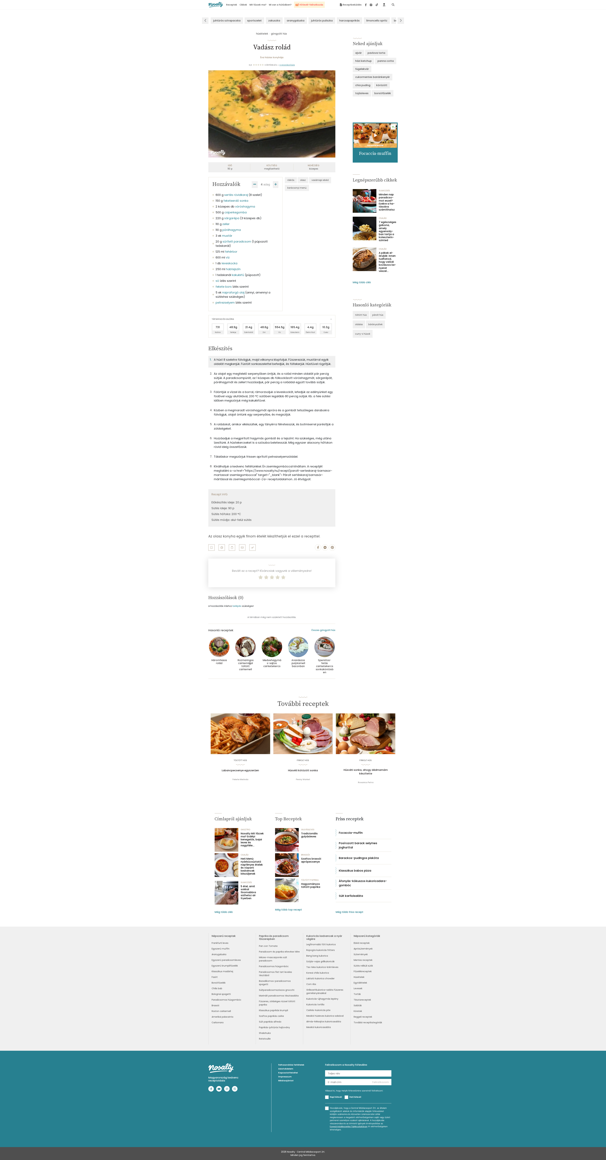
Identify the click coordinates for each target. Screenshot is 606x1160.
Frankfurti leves (220, 943)
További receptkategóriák (368, 1022)
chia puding (362, 85)
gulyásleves (307, 829)
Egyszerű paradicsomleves (226, 960)
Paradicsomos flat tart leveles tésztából (275, 973)
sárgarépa (231, 218)
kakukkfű (238, 275)
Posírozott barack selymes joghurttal (358, 845)
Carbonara (217, 1022)
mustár (227, 236)
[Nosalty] (215, 4)
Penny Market (303, 779)
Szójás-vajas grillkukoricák (320, 961)
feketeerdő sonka (235, 201)
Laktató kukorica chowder (320, 978)
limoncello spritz (376, 20)
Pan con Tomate (268, 946)
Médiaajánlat (286, 1080)
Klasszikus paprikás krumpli (273, 1010)
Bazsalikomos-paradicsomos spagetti (275, 982)
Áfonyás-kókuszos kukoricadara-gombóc (363, 883)
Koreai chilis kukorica (317, 972)
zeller (226, 224)
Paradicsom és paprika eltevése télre (279, 951)
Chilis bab (217, 988)
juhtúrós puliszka (322, 20)
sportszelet (254, 20)
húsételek (262, 33)
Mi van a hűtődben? (280, 4)
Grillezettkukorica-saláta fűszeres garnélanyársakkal (324, 991)
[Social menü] (371, 4)
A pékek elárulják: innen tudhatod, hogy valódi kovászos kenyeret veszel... (387, 261)
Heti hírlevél (355, 1097)
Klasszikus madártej (222, 971)
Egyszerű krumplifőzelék (225, 965)
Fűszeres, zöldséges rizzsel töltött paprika (277, 1003)
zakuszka (274, 20)
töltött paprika (310, 880)
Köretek (358, 1011)
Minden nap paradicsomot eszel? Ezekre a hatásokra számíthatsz (387, 202)
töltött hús (361, 314)
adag (266, 184)
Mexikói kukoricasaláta (318, 1027)
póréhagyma (231, 230)
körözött (381, 85)
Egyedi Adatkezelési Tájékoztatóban (348, 1126)
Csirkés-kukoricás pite (318, 1010)
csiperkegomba (235, 212)
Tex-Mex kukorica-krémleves (322, 967)
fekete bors (224, 287)
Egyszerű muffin (220, 948)
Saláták (358, 1005)
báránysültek (375, 324)
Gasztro (245, 829)
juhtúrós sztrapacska (227, 20)
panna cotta (385, 61)
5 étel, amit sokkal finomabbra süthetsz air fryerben (248, 892)
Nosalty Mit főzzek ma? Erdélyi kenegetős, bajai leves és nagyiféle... (252, 839)
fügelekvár (362, 69)
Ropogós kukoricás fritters (320, 950)
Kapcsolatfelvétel (288, 1072)
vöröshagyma (245, 206)
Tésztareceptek (362, 999)
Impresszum (285, 1076)
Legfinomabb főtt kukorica (321, 944)
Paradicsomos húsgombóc (226, 999)
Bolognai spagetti (221, 994)
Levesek (358, 988)
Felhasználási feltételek (291, 1064)
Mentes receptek (363, 960)
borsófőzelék (382, 93)
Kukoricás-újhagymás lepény (322, 998)
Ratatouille (265, 1038)
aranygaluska (295, 20)
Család (383, 218)
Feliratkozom (380, 1082)
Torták (357, 994)
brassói (305, 854)
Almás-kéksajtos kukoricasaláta (323, 1021)
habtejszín (233, 269)
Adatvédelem (285, 1068)
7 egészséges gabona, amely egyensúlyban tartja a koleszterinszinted (387, 231)
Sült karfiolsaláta (351, 896)
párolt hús (377, 314)
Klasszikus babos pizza (355, 871)
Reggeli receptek (363, 1016)
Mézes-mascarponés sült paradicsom (273, 959)
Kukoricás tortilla (315, 1004)
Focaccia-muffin (351, 833)
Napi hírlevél (336, 1097)
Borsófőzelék (219, 982)
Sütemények (361, 954)
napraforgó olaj (233, 292)
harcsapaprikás (349, 20)
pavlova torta (376, 53)
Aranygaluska (219, 954)
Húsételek (359, 977)
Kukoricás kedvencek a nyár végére (324, 937)
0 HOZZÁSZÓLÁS (287, 65)
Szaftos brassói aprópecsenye (311, 860)
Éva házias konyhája (271, 57)
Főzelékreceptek (363, 971)
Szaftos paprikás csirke (271, 1016)
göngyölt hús (279, 33)
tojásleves (361, 93)
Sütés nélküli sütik (363, 965)
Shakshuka (265, 1033)
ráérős (290, 180)
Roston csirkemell (221, 1011)
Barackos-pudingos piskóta (359, 858)
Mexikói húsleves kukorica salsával (325, 1015)
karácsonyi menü (296, 187)
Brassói (215, 1005)
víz (228, 257)
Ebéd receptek (362, 943)
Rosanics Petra (365, 782)
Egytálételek (360, 982)
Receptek (231, 4)
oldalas (359, 324)
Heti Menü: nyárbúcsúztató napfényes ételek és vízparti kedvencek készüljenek (252, 866)
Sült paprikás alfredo (270, 1021)
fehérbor (231, 252)
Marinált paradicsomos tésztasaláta (279, 995)
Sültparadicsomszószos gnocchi (276, 990)
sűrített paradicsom (237, 241)
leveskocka (229, 263)
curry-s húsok (362, 333)
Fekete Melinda (240, 779)
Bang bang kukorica (317, 955)
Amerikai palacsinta (222, 1016)
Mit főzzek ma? (258, 4)
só (217, 281)
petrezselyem (225, 303)
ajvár (358, 53)
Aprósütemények (363, 948)
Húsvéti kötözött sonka (303, 770)
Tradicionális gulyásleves (309, 835)
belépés (237, 606)
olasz (303, 180)
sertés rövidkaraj (236, 195)
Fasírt (215, 977)
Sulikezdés (384, 190)
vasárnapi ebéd (320, 180)
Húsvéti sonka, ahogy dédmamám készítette (366, 771)
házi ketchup (363, 61)
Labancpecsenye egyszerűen (240, 770)
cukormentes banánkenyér (372, 77)
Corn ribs (311, 984)
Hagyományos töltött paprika (310, 885)
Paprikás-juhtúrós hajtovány (274, 1027)
